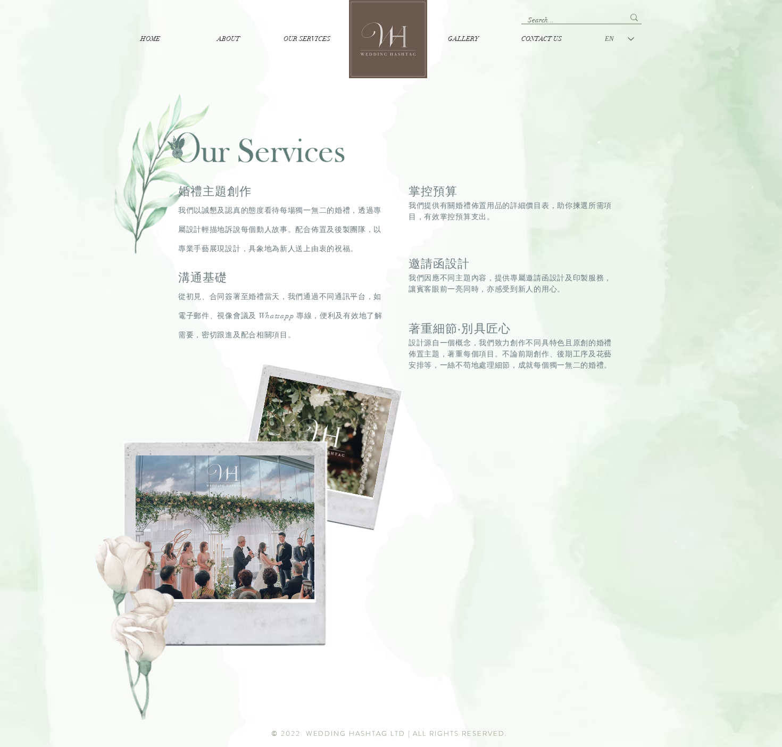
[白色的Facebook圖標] (397, 740)
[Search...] (634, 17)
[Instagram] (377, 740)
